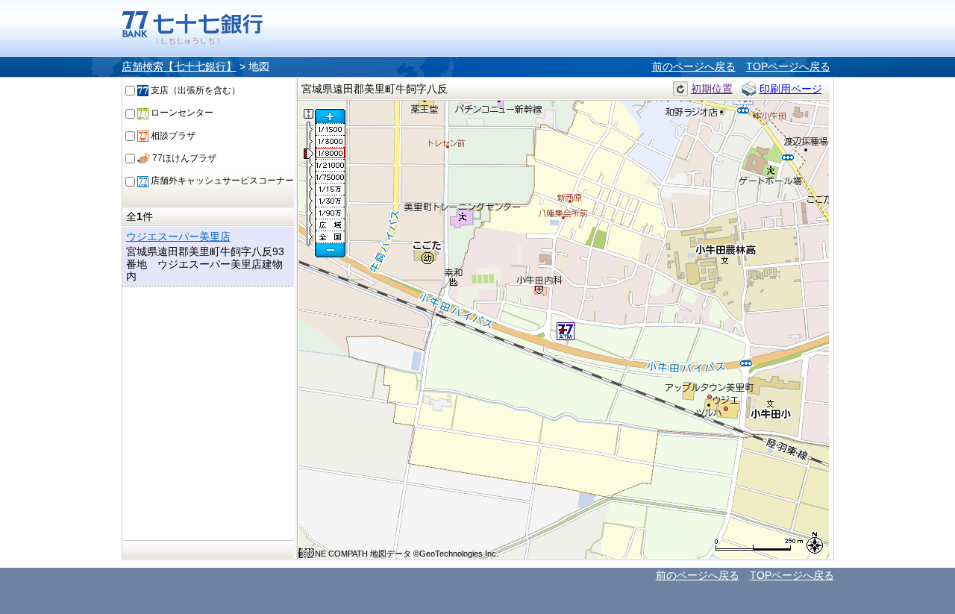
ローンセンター (180, 112)
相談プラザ (171, 136)
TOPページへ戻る (788, 66)
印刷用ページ (791, 89)
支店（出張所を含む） (194, 90)
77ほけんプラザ (183, 158)
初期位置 (712, 89)
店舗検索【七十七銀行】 (179, 66)
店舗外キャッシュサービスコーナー (221, 180)
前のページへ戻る (694, 66)
